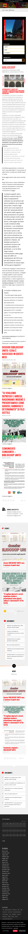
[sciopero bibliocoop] (14, 430)
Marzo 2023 (5, 882)
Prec (5, 81)
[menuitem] (22, 5)
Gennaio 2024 (5, 866)
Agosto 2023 (5, 875)
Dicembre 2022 (5, 888)
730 (3, 909)
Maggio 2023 (5, 879)
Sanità (13, 916)
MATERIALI (14, 914)
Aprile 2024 (4, 860)
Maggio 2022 (5, 899)
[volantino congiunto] (14, 478)
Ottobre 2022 (5, 891)
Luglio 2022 (5, 897)
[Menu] (25, 5)
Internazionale (5, 914)
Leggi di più (16, 928)
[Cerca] (22, 5)
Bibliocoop (4, 360)
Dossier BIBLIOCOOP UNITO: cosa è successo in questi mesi (12, 352)
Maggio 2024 (5, 858)
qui (3, 179)
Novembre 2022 (6, 890)
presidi (4, 281)
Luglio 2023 (5, 877)
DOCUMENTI (7, 52)
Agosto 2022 (5, 895)
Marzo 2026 (5, 851)
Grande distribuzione (17, 911)
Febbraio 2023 (5, 884)
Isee (10, 914)
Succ (23, 81)
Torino (14, 360)
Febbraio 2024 (5, 864)
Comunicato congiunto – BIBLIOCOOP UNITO (11, 452)
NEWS (5, 49)
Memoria (19, 914)
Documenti (5, 911)
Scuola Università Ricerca (7, 918)
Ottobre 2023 (5, 871)
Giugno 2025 (5, 854)
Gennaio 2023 (5, 886)
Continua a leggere (7, 388)
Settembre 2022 (6, 893)
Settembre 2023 (6, 873)
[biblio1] (24, 86)
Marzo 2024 (5, 862)
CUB (21, 909)
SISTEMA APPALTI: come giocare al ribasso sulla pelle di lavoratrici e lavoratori (15, 656)
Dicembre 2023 (5, 867)
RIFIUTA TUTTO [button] (22, 930)
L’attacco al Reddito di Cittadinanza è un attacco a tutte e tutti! (15, 633)
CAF (18, 909)
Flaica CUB (8, 360)
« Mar (3, 841)
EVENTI (6, 47)
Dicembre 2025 (5, 853)
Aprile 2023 (4, 880)
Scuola (16, 916)
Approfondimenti (8, 909)
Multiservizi (5, 916)
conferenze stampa (12, 281)
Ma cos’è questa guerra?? (13, 644)
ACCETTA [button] (15, 930)
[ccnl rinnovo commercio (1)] (14, 375)
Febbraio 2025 (5, 856)
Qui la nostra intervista (9, 336)
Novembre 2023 (6, 869)
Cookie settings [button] (6, 930)
